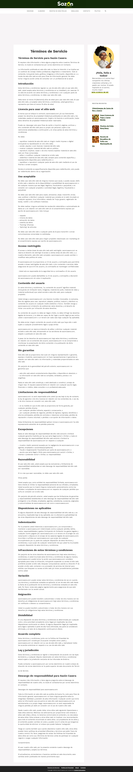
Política (97, 11)
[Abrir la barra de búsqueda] (105, 11)
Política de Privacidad (67, 767)
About (77, 767)
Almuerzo (41, 11)
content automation (79, 770)
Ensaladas (75, 11)
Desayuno (30, 11)
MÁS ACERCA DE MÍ (100, 92)
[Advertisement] (66, 27)
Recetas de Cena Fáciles (58, 11)
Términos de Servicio (53, 767)
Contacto (86, 11)
